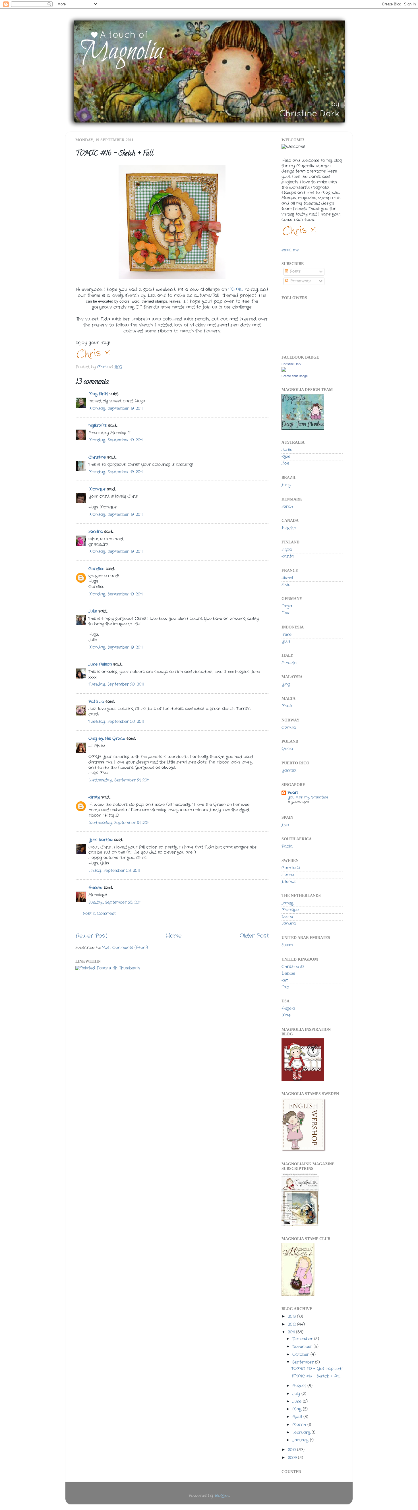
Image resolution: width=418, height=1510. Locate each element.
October (301, 1354)
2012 (292, 1324)
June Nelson (100, 664)
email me (290, 250)
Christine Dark (291, 364)
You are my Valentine (307, 797)
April (297, 1417)
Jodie (287, 449)
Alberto (289, 663)
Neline (287, 916)
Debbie (288, 973)
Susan (287, 945)
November (303, 1346)
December (303, 1339)
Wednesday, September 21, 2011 (118, 780)
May (297, 1409)
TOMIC (237, 289)
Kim (285, 980)
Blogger (221, 1495)
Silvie (286, 585)
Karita (288, 556)
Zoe (285, 463)
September (303, 1362)
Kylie (286, 456)
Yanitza (289, 770)
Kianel (287, 578)
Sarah (287, 506)
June (297, 1401)
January (301, 1440)
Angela (288, 1008)
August (299, 1386)
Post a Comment (99, 913)
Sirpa (287, 549)
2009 (293, 1458)
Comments (299, 281)
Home (173, 936)
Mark (287, 706)
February (302, 1432)
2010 (292, 1450)
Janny (287, 903)
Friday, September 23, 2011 (114, 870)
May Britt (98, 394)
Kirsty (94, 797)
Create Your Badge (295, 376)
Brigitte (289, 528)
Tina (285, 613)
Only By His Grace (106, 738)
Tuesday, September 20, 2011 (116, 684)
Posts (294, 271)
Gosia (287, 749)
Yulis (286, 641)
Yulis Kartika (100, 840)
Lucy (286, 485)
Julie (92, 611)
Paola (287, 846)
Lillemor (289, 881)
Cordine (96, 569)
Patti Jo (96, 701)
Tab (285, 987)
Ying (286, 684)
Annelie (95, 887)
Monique (96, 489)
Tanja (287, 606)
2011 (292, 1332)
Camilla (289, 727)
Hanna (288, 875)
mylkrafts (97, 425)
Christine (97, 457)
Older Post (254, 936)
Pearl (292, 792)
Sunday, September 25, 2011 (114, 902)
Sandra (95, 531)
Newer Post (91, 936)
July (296, 1394)
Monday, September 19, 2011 (115, 408)
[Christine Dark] (284, 370)
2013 (292, 1316)
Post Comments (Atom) (125, 947)
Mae (286, 1015)
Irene (286, 634)
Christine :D (293, 966)
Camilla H (291, 868)
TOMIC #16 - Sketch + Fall (315, 1376)
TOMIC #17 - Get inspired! (316, 1369)
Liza (285, 825)
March (299, 1425)
